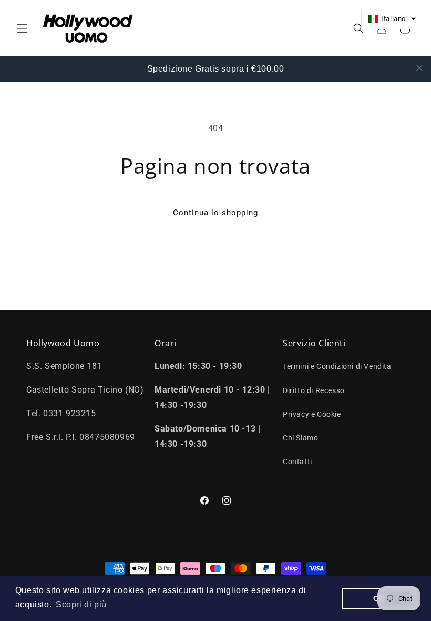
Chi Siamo (300, 438)
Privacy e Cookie (312, 414)
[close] (419, 67)
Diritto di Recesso (314, 390)
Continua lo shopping (215, 212)
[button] (22, 28)
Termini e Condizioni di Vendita (337, 366)
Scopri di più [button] (81, 604)
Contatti (297, 461)
